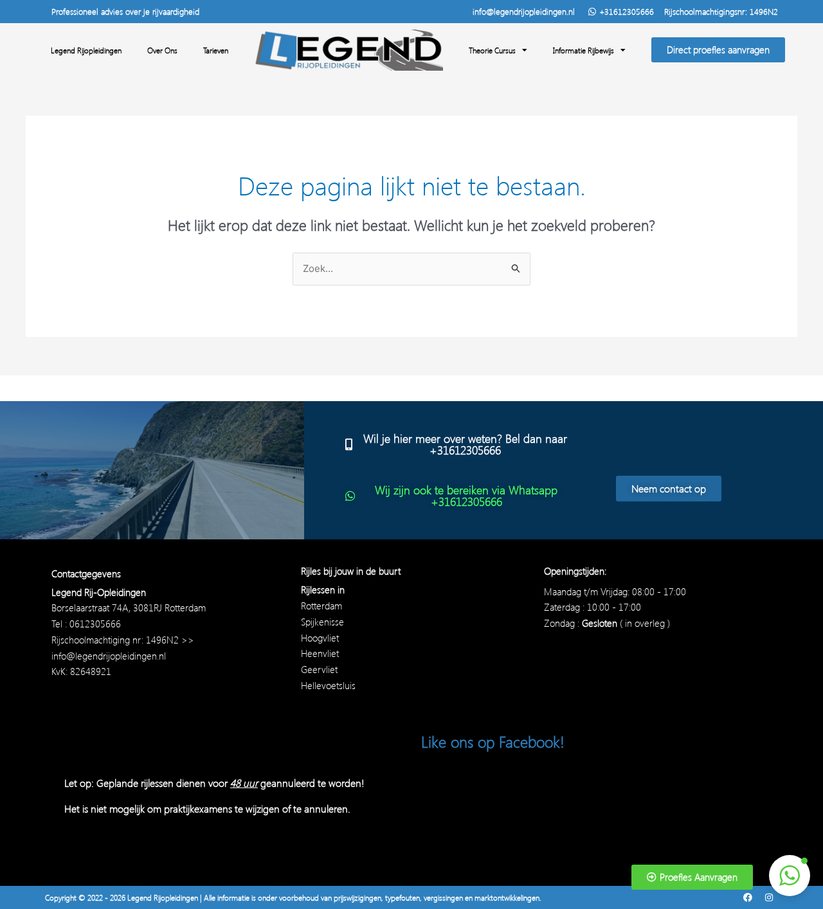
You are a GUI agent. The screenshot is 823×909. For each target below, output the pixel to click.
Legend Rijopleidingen (86, 50)
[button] (789, 875)
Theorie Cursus (492, 50)
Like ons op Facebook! (493, 741)
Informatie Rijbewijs (583, 50)
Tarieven (215, 50)
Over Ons (162, 50)
